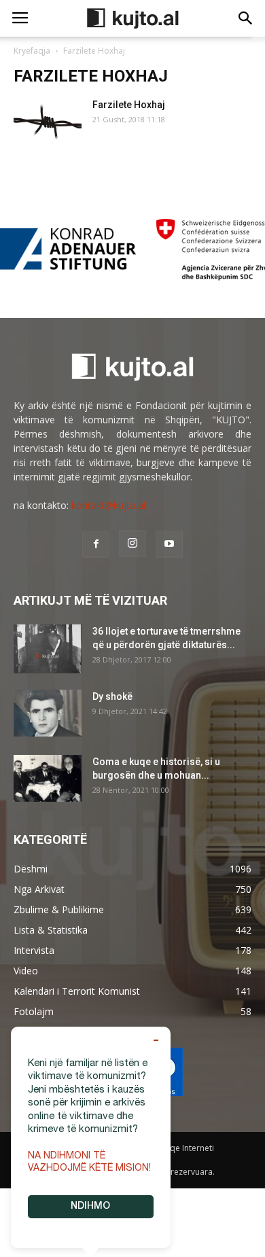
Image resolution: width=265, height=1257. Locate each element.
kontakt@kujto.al (108, 505)
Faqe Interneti (187, 1148)
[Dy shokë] (48, 713)
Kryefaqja (32, 50)
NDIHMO (90, 1206)
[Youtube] (169, 544)
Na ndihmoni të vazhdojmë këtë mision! (89, 1162)
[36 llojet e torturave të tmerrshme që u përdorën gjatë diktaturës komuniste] (48, 648)
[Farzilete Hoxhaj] (48, 122)
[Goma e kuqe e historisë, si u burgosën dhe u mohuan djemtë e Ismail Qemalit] (48, 778)
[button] (246, 18)
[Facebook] (95, 544)
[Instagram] (132, 543)
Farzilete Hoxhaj (128, 104)
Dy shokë (112, 696)
